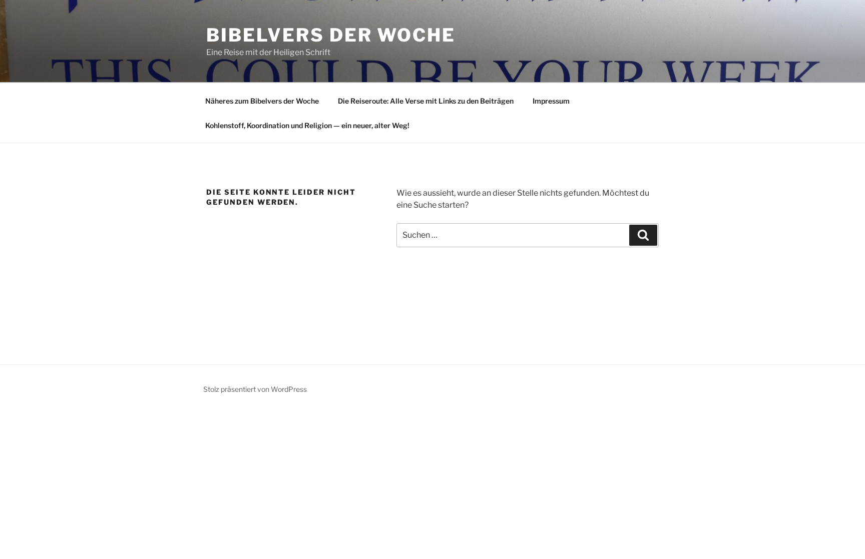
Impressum (551, 101)
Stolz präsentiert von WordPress (255, 389)
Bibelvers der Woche (331, 35)
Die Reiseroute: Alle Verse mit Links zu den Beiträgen (426, 101)
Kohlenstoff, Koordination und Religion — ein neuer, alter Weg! (307, 125)
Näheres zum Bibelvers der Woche (262, 101)
